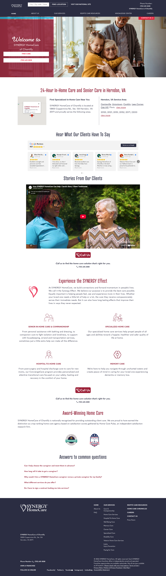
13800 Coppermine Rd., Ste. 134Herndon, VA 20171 (31, 111)
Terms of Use (133, 565)
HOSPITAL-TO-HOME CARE (48, 364)
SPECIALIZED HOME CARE (117, 327)
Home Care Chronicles (137, 509)
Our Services (59, 13)
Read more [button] (33, 168)
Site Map (126, 568)
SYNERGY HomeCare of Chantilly (31, 107)
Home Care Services (111, 514)
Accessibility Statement (102, 570)
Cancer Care (108, 529)
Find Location (59, 4)
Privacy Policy (98, 568)
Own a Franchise (27, 566)
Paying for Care (109, 550)
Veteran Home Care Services (114, 540)
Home (13, 13)
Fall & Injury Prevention (109, 545)
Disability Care (109, 537)
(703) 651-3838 (26, 60)
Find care (26, 54)
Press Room (131, 520)
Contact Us (146, 18)
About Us (35, 13)
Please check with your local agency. (116, 565)
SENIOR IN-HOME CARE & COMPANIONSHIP (48, 327)
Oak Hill (104, 107)
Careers (150, 13)
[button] (27, 161)
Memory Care (108, 526)
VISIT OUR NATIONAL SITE (81, 4)
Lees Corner (137, 104)
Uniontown (117, 104)
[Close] (39, 104)
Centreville (106, 104)
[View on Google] (31, 155)
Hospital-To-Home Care (112, 518)
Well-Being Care (109, 522)
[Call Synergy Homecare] (83, 255)
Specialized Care (109, 533)
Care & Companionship (109, 510)
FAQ (95, 512)
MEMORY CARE (117, 364)
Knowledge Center (123, 13)
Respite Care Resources (90, 13)
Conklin (127, 104)
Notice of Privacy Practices (113, 568)
